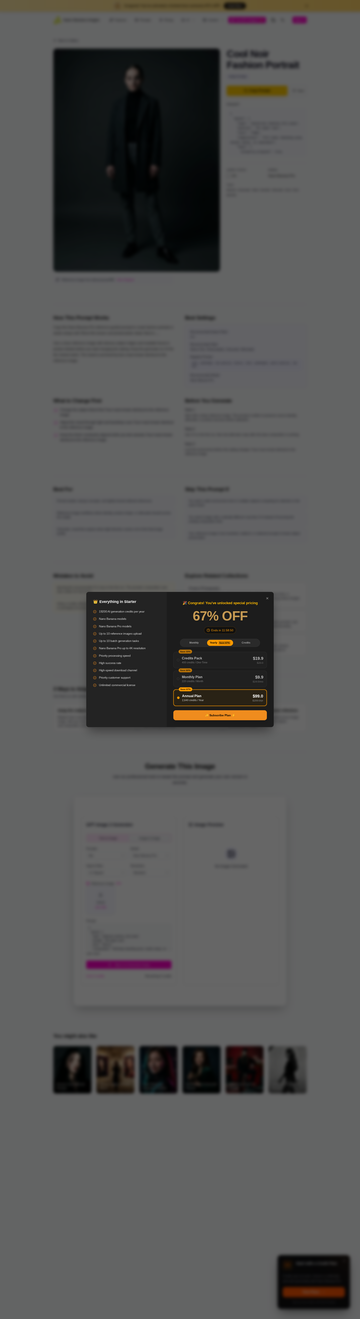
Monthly (194, 642)
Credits (246, 642)
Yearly (220, 642)
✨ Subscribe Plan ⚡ (220, 715)
